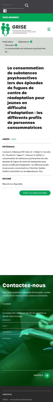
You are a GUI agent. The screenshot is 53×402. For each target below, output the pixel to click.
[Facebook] (26, 10)
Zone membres (10, 17)
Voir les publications (35, 193)
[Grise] (18, 29)
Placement (9, 45)
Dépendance (23, 41)
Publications (7, 41)
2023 (14, 139)
